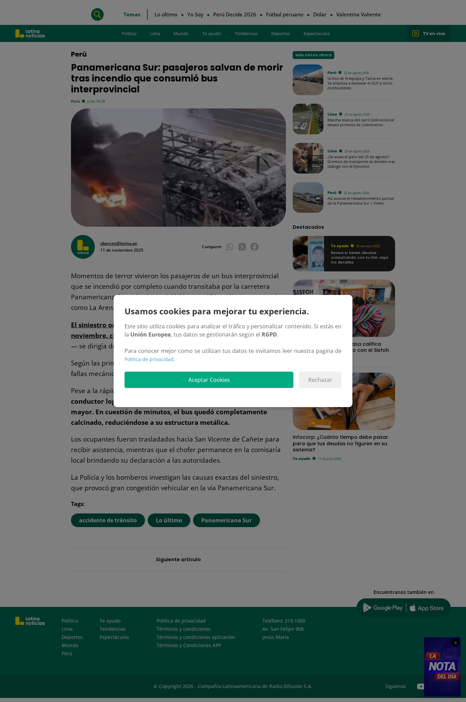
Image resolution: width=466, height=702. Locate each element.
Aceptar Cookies (209, 380)
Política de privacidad (149, 359)
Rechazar (320, 380)
